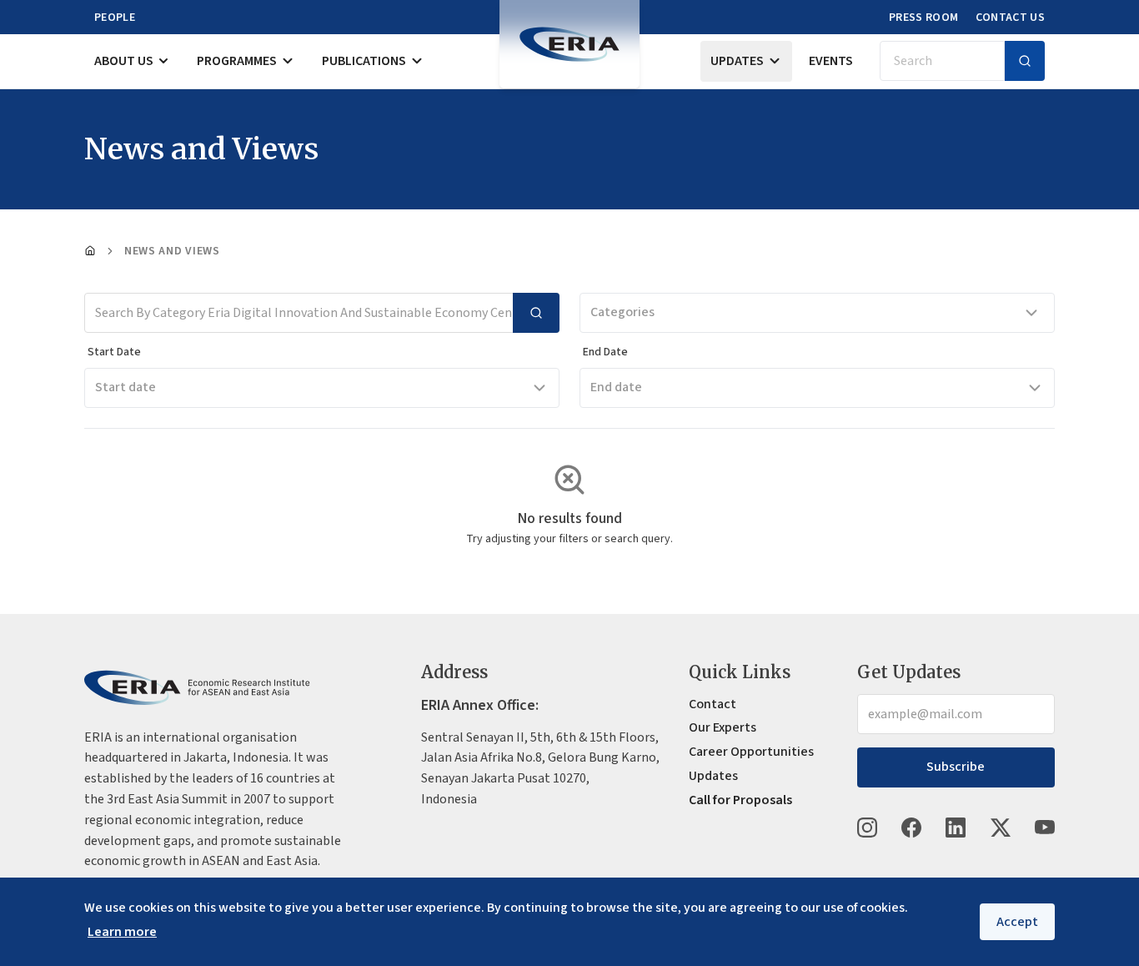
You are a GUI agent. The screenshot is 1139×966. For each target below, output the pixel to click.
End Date (605, 352)
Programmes (237, 61)
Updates (737, 61)
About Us (123, 61)
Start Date (114, 352)
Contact (712, 704)
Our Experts (722, 727)
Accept (1017, 922)
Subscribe (955, 766)
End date (616, 387)
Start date (125, 387)
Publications (364, 61)
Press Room (924, 17)
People (114, 17)
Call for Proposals (740, 800)
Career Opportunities (751, 751)
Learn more (122, 932)
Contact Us (1011, 17)
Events (831, 61)
